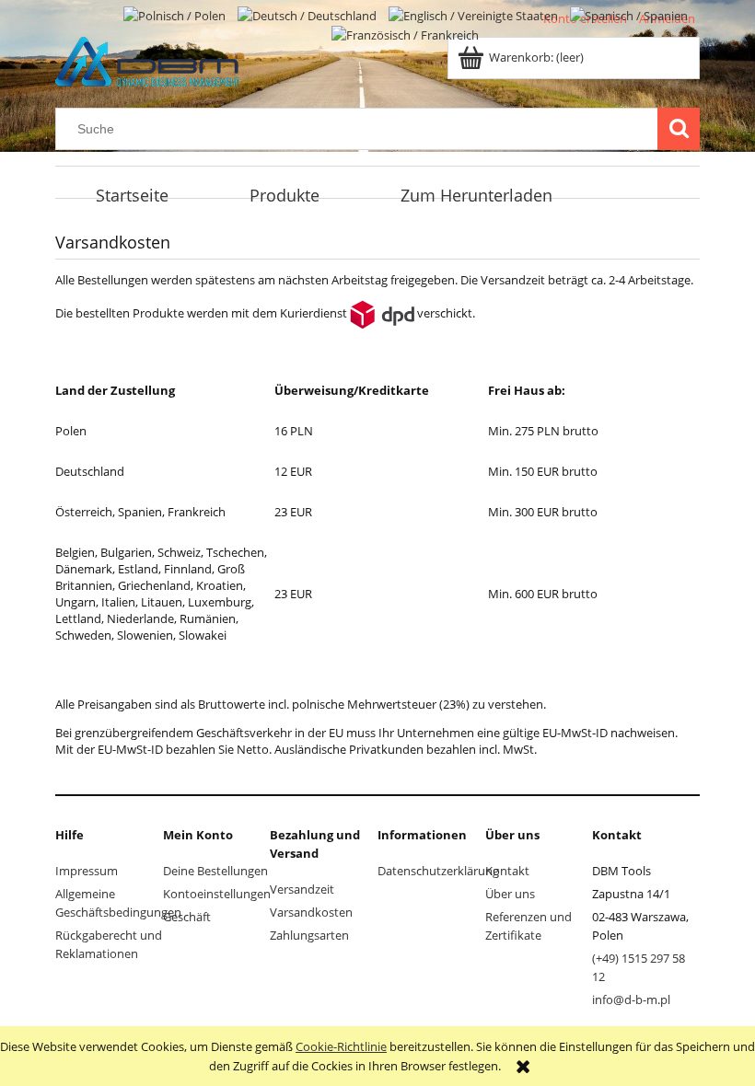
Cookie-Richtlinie (341, 1046)
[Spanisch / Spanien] (629, 14)
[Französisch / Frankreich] (405, 34)
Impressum (86, 870)
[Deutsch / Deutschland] (308, 14)
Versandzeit (302, 889)
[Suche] (678, 129)
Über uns (510, 893)
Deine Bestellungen (215, 870)
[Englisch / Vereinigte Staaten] (475, 14)
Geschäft (187, 916)
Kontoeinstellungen (217, 893)
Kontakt (507, 870)
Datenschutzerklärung (438, 870)
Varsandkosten (311, 912)
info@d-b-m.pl (631, 999)
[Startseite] (147, 58)
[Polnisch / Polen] (175, 14)
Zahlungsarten (309, 935)
